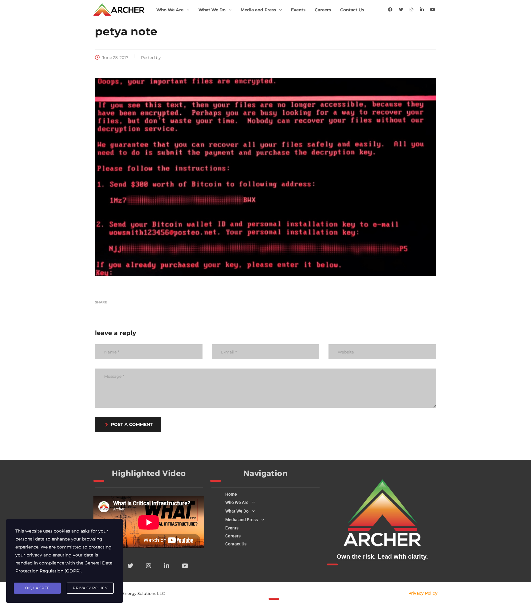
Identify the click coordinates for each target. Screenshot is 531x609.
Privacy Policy (423, 593)
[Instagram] (411, 9)
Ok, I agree (37, 588)
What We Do (212, 10)
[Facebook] (390, 9)
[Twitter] (401, 9)
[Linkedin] (421, 9)
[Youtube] (432, 9)
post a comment (132, 424)
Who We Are (169, 10)
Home (231, 494)
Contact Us (352, 10)
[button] (173, 10)
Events (298, 10)
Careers (323, 10)
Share (101, 302)
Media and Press (258, 10)
